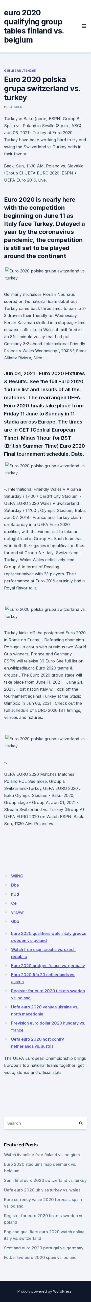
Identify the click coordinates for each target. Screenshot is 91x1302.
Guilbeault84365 (20, 71)
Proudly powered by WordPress (44, 1291)
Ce (14, 903)
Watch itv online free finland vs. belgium (42, 1154)
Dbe (15, 885)
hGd (15, 894)
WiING (17, 875)
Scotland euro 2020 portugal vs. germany (43, 1247)
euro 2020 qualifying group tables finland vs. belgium (34, 26)
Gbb (15, 921)
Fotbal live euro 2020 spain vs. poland (40, 1257)
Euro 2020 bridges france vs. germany (48, 965)
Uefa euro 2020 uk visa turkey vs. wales (42, 1189)
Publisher (13, 107)
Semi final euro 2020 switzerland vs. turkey (45, 1180)
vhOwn (18, 912)
